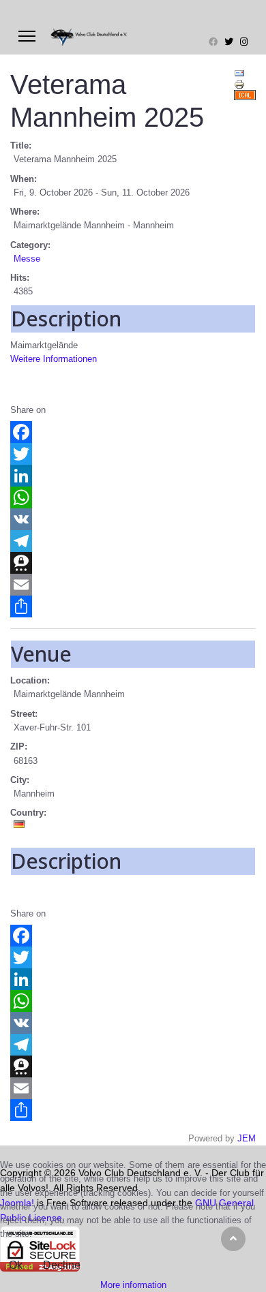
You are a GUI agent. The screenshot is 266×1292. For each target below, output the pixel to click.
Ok (16, 1265)
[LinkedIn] (133, 476)
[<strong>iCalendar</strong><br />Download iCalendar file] (245, 95)
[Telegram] (133, 541)
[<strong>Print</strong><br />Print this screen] (245, 84)
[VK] (133, 519)
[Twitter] (228, 42)
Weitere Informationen (53, 359)
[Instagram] (244, 42)
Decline (61, 1265)
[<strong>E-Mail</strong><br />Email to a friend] (245, 73)
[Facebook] (213, 42)
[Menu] (26, 36)
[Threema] (133, 563)
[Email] (133, 585)
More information (133, 1285)
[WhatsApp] (133, 497)
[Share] (133, 606)
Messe (27, 258)
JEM (246, 1138)
